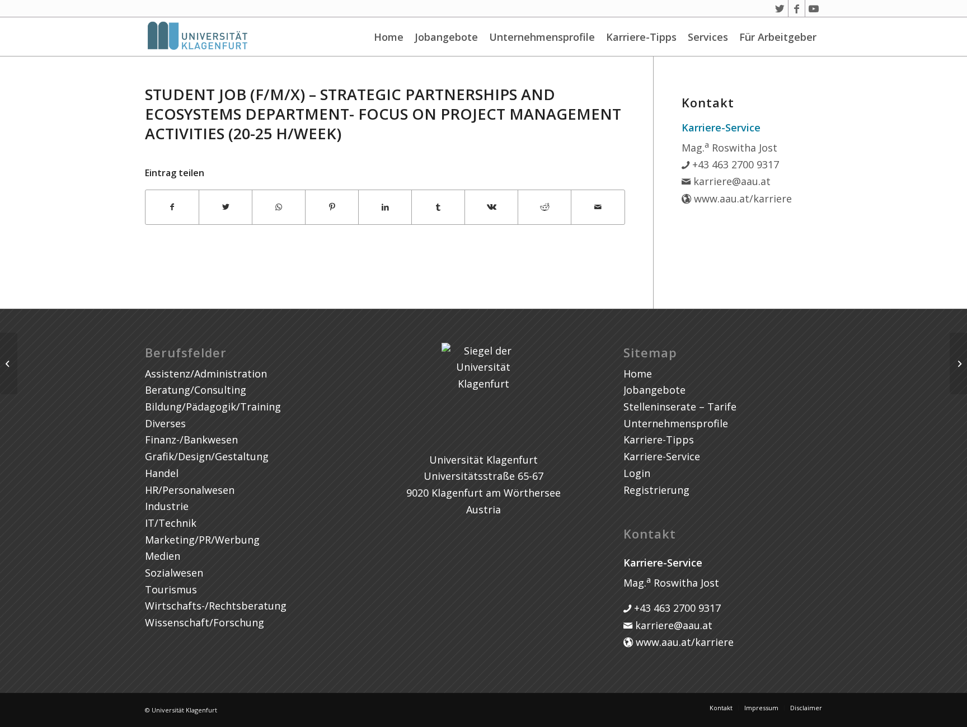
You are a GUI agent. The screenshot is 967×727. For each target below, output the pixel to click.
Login (636, 473)
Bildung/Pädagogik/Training (213, 406)
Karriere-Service (661, 456)
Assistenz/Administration (206, 373)
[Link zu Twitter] (780, 8)
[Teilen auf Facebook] (172, 207)
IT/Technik (170, 523)
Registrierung (656, 490)
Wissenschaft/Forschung (204, 622)
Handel (162, 473)
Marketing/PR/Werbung (202, 539)
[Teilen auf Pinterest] (332, 207)
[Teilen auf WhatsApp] (278, 207)
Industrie (167, 506)
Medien (162, 556)
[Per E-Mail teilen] (597, 207)
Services (708, 37)
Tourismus (171, 589)
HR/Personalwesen (189, 490)
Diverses (165, 423)
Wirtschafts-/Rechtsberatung (216, 605)
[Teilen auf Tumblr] (438, 207)
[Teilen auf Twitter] (225, 207)
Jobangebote (446, 37)
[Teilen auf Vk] (491, 207)
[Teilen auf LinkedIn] (385, 207)
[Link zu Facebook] (796, 8)
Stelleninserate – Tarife (679, 406)
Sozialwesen (174, 572)
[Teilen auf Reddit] (544, 207)
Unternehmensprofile (542, 37)
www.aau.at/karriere (741, 198)
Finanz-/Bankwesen (191, 439)
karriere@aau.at (731, 181)
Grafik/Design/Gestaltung (207, 456)
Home (388, 37)
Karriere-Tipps (641, 37)
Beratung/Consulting (195, 389)
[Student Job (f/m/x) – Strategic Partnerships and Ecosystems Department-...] (8, 363)
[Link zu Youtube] (813, 8)
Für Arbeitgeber (777, 37)
